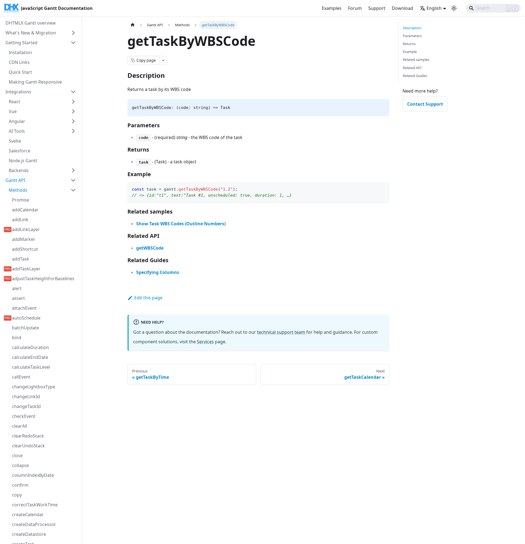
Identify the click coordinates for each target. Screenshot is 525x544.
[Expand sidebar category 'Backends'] (73, 170)
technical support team (281, 332)
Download (402, 8)
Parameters (412, 35)
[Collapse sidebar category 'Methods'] (73, 190)
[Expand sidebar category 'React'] (73, 101)
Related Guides (415, 75)
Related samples (416, 59)
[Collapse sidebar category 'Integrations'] (73, 91)
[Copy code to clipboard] (382, 188)
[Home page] (132, 25)
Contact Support (425, 104)
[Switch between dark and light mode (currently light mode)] (454, 8)
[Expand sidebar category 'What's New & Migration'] (73, 32)
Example (410, 51)
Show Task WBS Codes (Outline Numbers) (181, 224)
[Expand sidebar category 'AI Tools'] (73, 131)
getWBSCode (150, 248)
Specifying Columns (157, 272)
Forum (355, 8)
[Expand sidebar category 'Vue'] (73, 111)
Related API (412, 67)
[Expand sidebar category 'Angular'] (73, 121)
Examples (332, 8)
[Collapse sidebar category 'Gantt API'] (73, 180)
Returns (409, 43)
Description (412, 27)
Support (376, 8)
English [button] (434, 8)
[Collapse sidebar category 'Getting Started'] (73, 42)
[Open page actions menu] (163, 60)
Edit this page (148, 298)
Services (205, 342)
